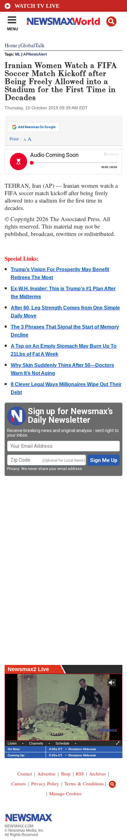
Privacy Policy (45, 783)
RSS (80, 774)
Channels (36, 743)
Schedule (62, 743)
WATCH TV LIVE (36, 6)
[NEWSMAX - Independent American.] (63, 21)
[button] (111, 21)
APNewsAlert (35, 54)
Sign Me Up (103, 460)
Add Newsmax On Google (36, 127)
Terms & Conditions (84, 783)
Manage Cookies (65, 793)
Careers (18, 783)
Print (14, 138)
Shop (66, 774)
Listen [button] (12, 743)
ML (17, 54)
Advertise (46, 774)
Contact (24, 774)
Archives (97, 774)
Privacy (13, 469)
